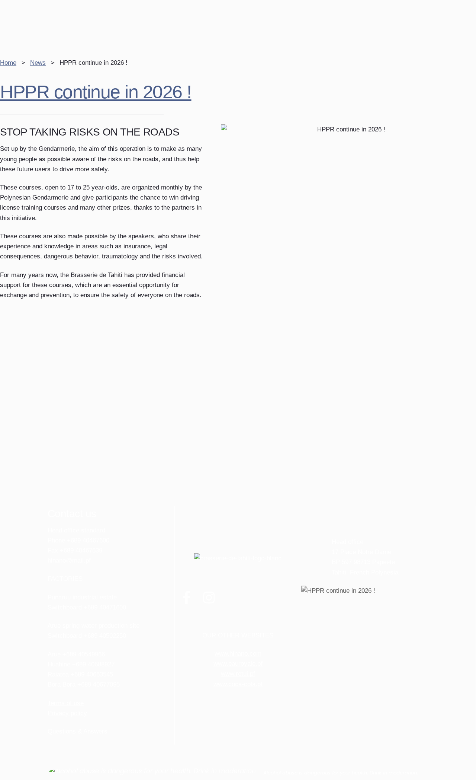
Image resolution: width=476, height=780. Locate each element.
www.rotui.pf (238, 673)
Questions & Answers (77, 731)
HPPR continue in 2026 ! (96, 92)
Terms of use (66, 703)
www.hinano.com (238, 653)
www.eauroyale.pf (238, 663)
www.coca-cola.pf (238, 684)
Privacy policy (67, 713)
